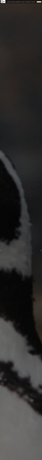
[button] (1, 250)
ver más (21, 254)
